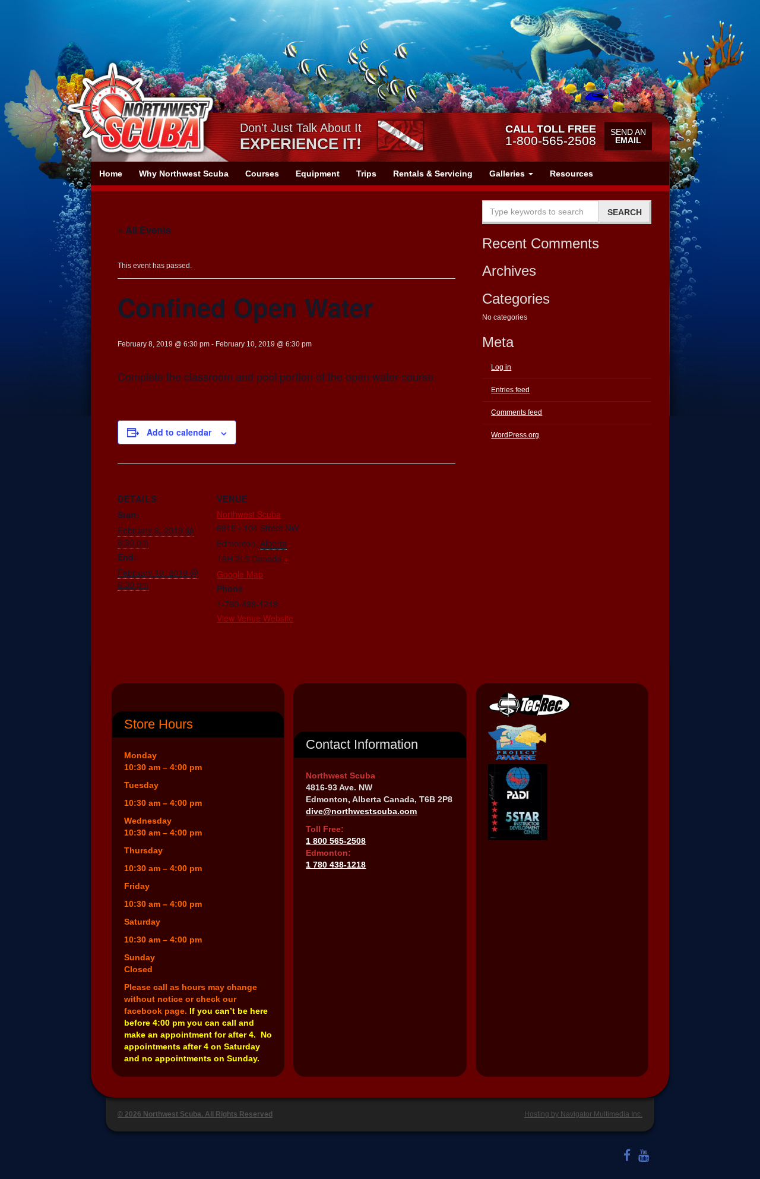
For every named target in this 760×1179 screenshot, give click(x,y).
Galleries (508, 173)
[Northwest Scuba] (140, 108)
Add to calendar (179, 432)
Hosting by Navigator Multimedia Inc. (583, 1114)
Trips (366, 173)
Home (110, 173)
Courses (262, 173)
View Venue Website (255, 618)
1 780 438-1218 (336, 864)
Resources (571, 173)
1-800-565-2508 (550, 135)
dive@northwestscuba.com (361, 811)
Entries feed (510, 390)
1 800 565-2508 (336, 841)
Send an (628, 136)
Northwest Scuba (249, 514)
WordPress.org (515, 435)
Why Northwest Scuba (184, 173)
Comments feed (516, 412)
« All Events (144, 230)
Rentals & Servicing (433, 173)
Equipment (318, 173)
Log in (501, 367)
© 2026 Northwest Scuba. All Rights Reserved (195, 1114)
